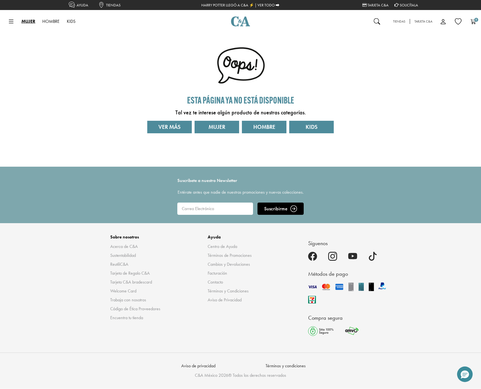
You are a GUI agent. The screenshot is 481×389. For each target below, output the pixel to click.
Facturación (217, 273)
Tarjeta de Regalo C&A (130, 273)
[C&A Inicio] (240, 21)
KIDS (312, 127)
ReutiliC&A (119, 264)
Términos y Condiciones (228, 291)
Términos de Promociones (230, 255)
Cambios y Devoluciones (229, 264)
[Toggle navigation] (11, 21)
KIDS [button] (71, 21)
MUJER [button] (28, 21)
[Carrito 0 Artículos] (473, 21)
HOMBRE (264, 127)
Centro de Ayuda (222, 246)
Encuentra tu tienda (126, 318)
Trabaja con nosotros (128, 300)
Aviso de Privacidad (225, 300)
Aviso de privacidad (198, 366)
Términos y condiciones (286, 366)
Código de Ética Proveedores (135, 309)
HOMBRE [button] (51, 21)
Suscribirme (276, 208)
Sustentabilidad (123, 255)
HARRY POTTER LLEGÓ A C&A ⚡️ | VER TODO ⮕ (240, 5)
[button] (465, 374)
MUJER (216, 127)
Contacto (215, 282)
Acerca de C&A (124, 246)
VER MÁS (169, 127)
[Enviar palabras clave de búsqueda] (377, 21)
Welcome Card (123, 291)
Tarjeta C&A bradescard (131, 282)
